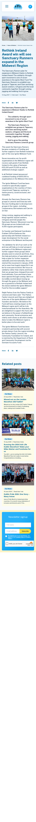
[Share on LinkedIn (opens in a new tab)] (12, 102)
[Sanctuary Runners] (18, 6)
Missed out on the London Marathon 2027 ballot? (15, 400)
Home (3, 45)
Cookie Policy (20, 537)
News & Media (11, 45)
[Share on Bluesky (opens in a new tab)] (16, 102)
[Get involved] (30, 7)
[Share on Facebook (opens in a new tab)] (8, 102)
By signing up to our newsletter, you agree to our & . (19, 537)
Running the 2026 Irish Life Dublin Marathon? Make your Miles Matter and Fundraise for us (17, 447)
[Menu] (7, 7)
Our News (8, 394)
